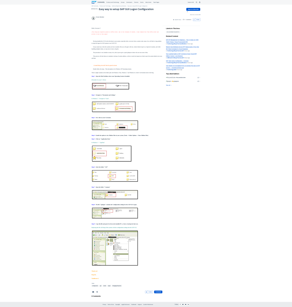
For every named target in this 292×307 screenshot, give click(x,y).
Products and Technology (112, 2)
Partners (136, 2)
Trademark (133, 304)
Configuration (95, 285)
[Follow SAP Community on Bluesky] (182, 304)
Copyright (117, 304)
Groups (123, 2)
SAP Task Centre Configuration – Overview (177, 61)
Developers (129, 2)
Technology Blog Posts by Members (177, 43)
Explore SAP (191, 2)
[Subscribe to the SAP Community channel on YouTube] (185, 304)
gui (100, 285)
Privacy (104, 304)
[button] (194, 19)
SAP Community (95, 6)
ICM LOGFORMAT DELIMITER (173, 32)
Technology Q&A (171, 69)
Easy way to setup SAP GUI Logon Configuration (126, 9)
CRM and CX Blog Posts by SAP (175, 57)
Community (100, 2)
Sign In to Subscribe (193, 9)
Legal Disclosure (125, 304)
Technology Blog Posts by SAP (175, 50)
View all (168, 85)
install (104, 285)
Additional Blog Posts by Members (119, 6)
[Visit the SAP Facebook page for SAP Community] (180, 304)
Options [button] (187, 12)
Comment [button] (158, 292)
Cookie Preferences (148, 304)
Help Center (148, 2)
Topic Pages (156, 2)
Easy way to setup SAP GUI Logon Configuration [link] (137, 6)
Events (142, 2)
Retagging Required (117, 285)
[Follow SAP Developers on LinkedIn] (188, 304)
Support (140, 304)
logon (109, 285)
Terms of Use (111, 304)
